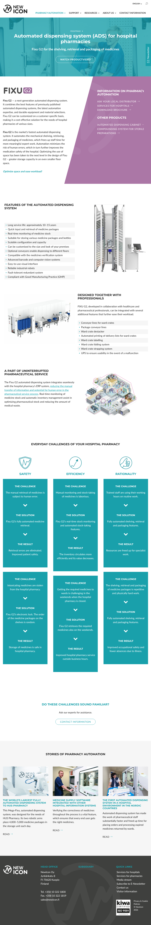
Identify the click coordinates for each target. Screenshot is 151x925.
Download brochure (112, 109)
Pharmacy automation (49, 12)
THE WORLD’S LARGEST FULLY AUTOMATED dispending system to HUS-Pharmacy (24, 803)
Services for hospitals (113, 105)
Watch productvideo (75, 59)
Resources (91, 12)
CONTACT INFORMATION (75, 721)
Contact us (122, 887)
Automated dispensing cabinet (119, 124)
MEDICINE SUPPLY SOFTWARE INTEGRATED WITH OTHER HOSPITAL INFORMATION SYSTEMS (74, 803)
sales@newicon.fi (50, 899)
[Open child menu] (141, 3)
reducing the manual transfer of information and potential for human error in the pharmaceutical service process (38, 390)
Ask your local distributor (117, 101)
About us (108, 12)
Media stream (124, 880)
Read (6, 834)
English (136, 3)
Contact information (132, 12)
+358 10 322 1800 (55, 892)
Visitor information (127, 891)
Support (74, 12)
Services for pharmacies (129, 876)
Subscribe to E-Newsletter (131, 884)
